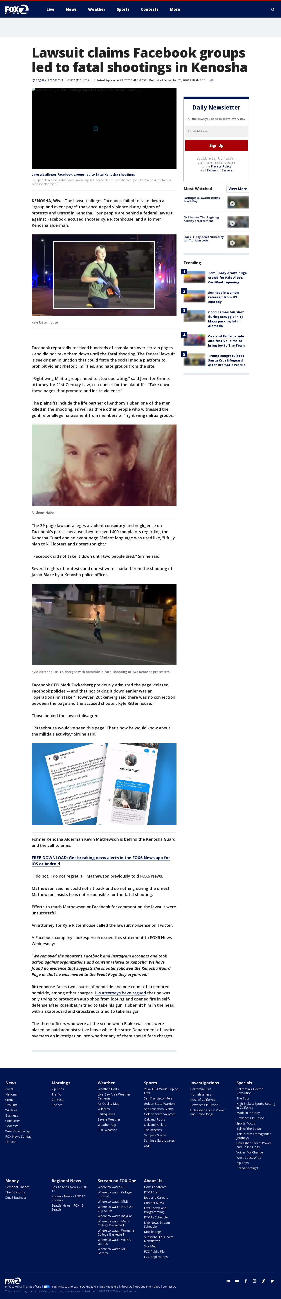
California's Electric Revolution (249, 1091)
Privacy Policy (221, 166)
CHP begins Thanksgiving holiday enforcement (201, 219)
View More (238, 188)
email (228, 1281)
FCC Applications (156, 1257)
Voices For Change (249, 1152)
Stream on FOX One (117, 1180)
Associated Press (78, 80)
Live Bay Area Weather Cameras (114, 1096)
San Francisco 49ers (158, 1098)
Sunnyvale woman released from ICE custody (223, 297)
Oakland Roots (154, 1119)
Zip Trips (58, 1089)
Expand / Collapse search (273, 9)
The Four (242, 1098)
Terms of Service (219, 170)
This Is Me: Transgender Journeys (253, 1136)
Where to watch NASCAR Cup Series (115, 1209)
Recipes (57, 1105)
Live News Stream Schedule (157, 1224)
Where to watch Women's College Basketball (116, 1232)
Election (10, 1142)
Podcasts (11, 1126)
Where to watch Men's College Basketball (114, 1223)
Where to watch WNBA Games (114, 1242)
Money (12, 1180)
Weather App (107, 1125)
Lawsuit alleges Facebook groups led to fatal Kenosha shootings (83, 174)
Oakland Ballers (155, 1125)
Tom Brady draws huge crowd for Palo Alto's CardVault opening (227, 277)
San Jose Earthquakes (159, 1140)
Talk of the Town (248, 1128)
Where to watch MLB (113, 1201)
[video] (238, 202)
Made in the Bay (248, 1113)
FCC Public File (154, 1251)
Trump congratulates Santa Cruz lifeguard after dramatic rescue (226, 360)
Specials (244, 1082)
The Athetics (153, 1130)
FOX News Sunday (18, 1136)
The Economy (15, 1192)
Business (11, 1115)
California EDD (200, 1089)
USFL (147, 1146)
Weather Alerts (108, 1089)
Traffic (56, 1094)
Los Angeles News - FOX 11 (69, 1189)
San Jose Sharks (155, 1135)
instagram (254, 1281)
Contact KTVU (154, 1203)
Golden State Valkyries (160, 1114)
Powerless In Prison (204, 1105)
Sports (150, 1082)
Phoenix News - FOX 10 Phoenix (68, 1198)
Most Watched (198, 188)
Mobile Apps (153, 1232)
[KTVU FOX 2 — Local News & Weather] (19, 9)
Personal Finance (17, 1187)
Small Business (16, 1197)
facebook (245, 1281)
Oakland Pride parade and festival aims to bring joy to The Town (226, 340)
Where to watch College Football (115, 1194)
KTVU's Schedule (156, 1217)
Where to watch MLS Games (113, 1251)
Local (9, 1089)
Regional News (66, 1180)
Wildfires (11, 1110)
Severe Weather (109, 1119)
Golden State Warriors (159, 1103)
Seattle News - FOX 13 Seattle (68, 1207)
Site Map (150, 1246)
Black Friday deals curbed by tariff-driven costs (204, 238)
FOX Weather (107, 1130)
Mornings (61, 1082)
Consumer (12, 1121)
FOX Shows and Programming (155, 1210)
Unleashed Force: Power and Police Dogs (207, 1112)
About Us (153, 1180)
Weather (106, 1082)
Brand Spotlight (247, 1168)
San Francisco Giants (159, 1109)
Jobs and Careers (156, 1197)
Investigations (204, 1082)
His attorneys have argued (120, 992)
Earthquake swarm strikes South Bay (202, 199)
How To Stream (155, 1187)
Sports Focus (245, 1123)
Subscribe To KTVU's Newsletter (158, 1239)
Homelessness (200, 1094)
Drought (11, 1105)
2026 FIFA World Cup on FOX (161, 1091)
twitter (272, 1281)
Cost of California (202, 1099)
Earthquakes (106, 1114)
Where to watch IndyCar (115, 1216)
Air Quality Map (108, 1103)
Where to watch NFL (112, 1187)
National (11, 1094)
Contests (58, 1099)
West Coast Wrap (17, 1131)
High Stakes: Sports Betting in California (255, 1105)
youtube (237, 1281)
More (175, 9)
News (10, 1082)
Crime (9, 1099)
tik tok (263, 1281)
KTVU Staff (151, 1192)
